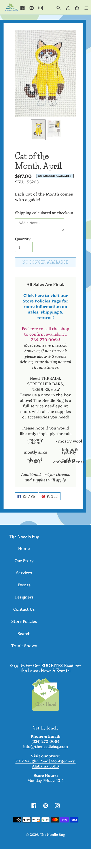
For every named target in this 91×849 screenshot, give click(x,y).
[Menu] (86, 7)
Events (24, 584)
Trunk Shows (24, 645)
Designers (24, 597)
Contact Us (24, 609)
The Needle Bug (52, 834)
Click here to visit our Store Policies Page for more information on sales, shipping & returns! (45, 306)
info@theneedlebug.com (45, 746)
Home (24, 548)
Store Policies (24, 621)
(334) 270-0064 (46, 741)
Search (23, 633)
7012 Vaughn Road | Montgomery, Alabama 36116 (45, 763)
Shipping (23, 212)
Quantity (22, 238)
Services (24, 572)
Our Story (24, 560)
